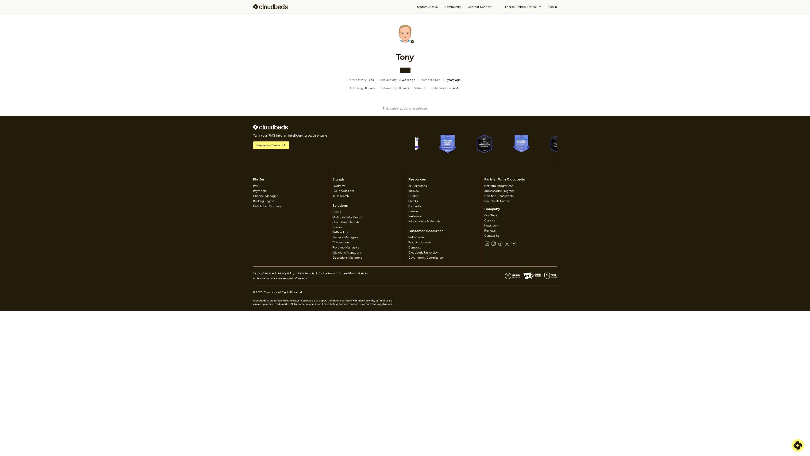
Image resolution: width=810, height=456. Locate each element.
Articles (413, 191)
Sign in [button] (552, 7)
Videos (413, 211)
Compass (414, 247)
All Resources (417, 186)
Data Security (306, 273)
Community (452, 7)
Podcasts (414, 206)
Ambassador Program (499, 191)
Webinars (414, 216)
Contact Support (480, 7)
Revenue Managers (345, 247)
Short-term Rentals (345, 222)
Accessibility (346, 273)
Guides (413, 196)
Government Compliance (425, 257)
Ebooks (413, 201)
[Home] (270, 6)
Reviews (490, 230)
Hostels (337, 227)
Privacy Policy (286, 273)
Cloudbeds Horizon (497, 201)
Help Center (416, 237)
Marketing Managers (346, 252)
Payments (260, 191)
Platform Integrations (498, 186)
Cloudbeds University (423, 252)
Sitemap (362, 273)
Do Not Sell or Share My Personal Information (280, 278)
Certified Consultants (499, 196)
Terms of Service (263, 273)
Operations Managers (347, 257)
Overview (339, 186)
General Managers (345, 237)
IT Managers (341, 242)
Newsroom (491, 225)
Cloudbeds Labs (343, 191)
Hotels (336, 212)
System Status (427, 7)
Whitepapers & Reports (424, 221)
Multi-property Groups (347, 217)
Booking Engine (263, 201)
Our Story (491, 215)
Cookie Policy (327, 273)
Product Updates (419, 242)
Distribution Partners (267, 206)
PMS (256, 186)
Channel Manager (265, 196)
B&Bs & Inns (340, 232)
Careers (489, 220)
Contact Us (492, 236)
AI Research (340, 196)
